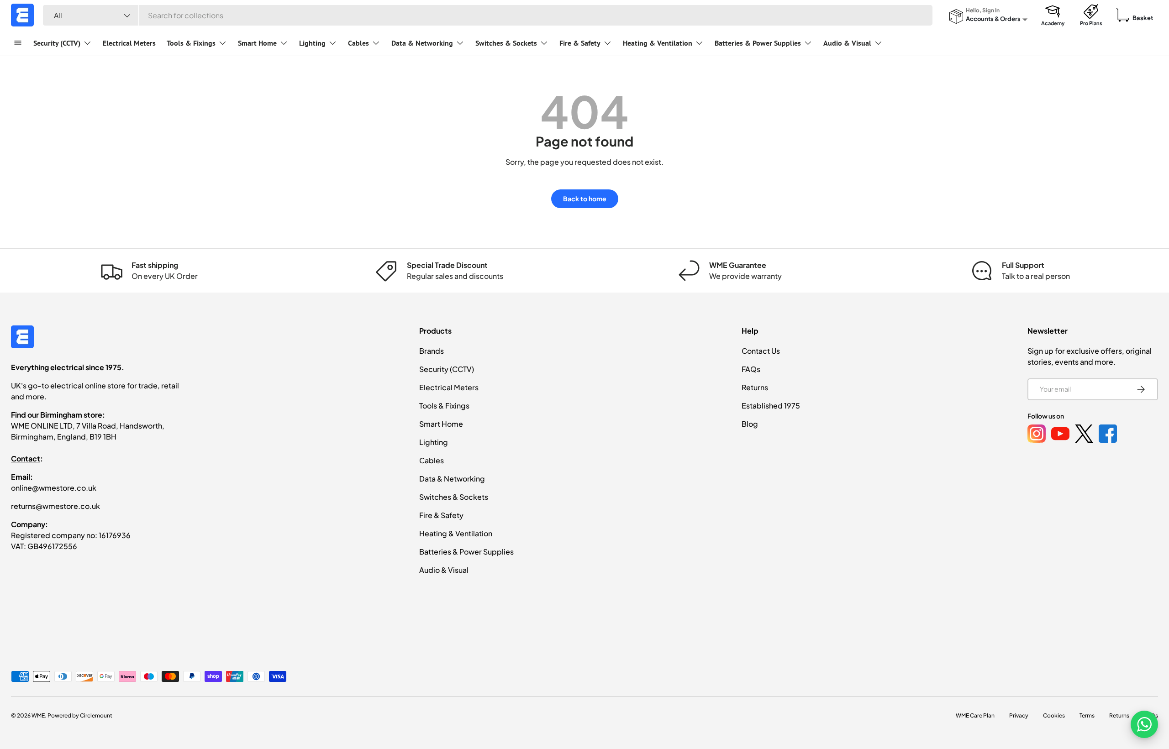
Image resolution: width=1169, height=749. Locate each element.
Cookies (1054, 715)
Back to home (584, 198)
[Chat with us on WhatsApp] (1144, 724)
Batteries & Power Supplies (758, 42)
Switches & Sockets (506, 42)
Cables (358, 42)
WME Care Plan (975, 715)
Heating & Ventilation (657, 42)
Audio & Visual (847, 42)
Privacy (1018, 715)
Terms (1087, 715)
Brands (431, 351)
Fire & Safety (579, 42)
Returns (755, 387)
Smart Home (257, 42)
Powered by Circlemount (79, 715)
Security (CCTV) (56, 42)
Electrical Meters (129, 42)
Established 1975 (771, 405)
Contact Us (761, 351)
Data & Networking (422, 42)
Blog (750, 424)
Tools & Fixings (191, 42)
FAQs (751, 369)
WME (38, 715)
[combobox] (487, 15)
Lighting (312, 42)
